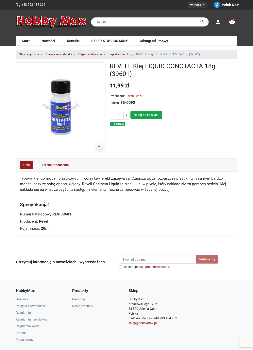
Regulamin (23, 313)
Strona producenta (55, 165)
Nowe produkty (82, 306)
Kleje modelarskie (90, 54)
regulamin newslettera (153, 267)
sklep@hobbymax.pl (142, 323)
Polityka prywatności (30, 306)
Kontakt (21, 333)
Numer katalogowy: (36, 214)
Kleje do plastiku (119, 54)
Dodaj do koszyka (146, 115)
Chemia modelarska (59, 54)
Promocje (78, 299)
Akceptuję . (147, 267)
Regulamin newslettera (32, 319)
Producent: (117, 96)
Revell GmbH (134, 96)
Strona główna (29, 54)
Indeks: (115, 103)
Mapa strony (24, 339)
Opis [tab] (26, 165)
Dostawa (22, 299)
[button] (232, 22)
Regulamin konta (28, 326)
